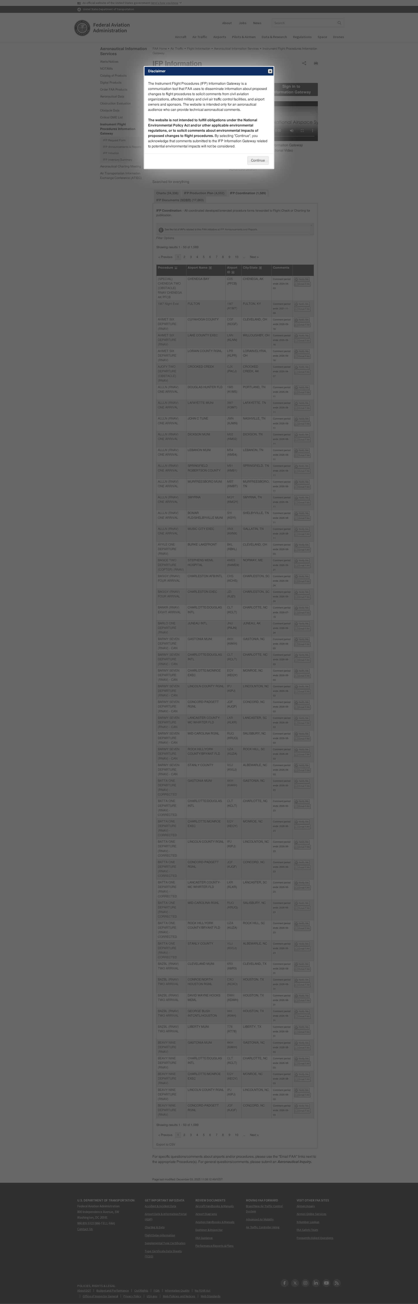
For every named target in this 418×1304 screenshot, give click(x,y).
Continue (258, 160)
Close (270, 71)
